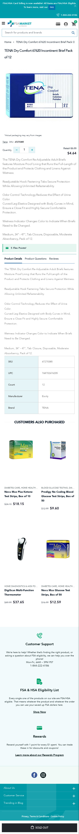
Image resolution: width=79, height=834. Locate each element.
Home (7, 42)
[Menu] (3, 23)
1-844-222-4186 (69, 15)
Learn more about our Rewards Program (39, 755)
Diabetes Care (12, 487)
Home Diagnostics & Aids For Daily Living (27, 586)
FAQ (52, 7)
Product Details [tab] (13, 258)
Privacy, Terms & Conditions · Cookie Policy (43, 816)
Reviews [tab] (54, 258)
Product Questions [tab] (35, 258)
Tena (5, 142)
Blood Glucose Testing (54, 487)
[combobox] (39, 32)
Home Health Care (31, 487)
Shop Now (39, 712)
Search (73, 32)
